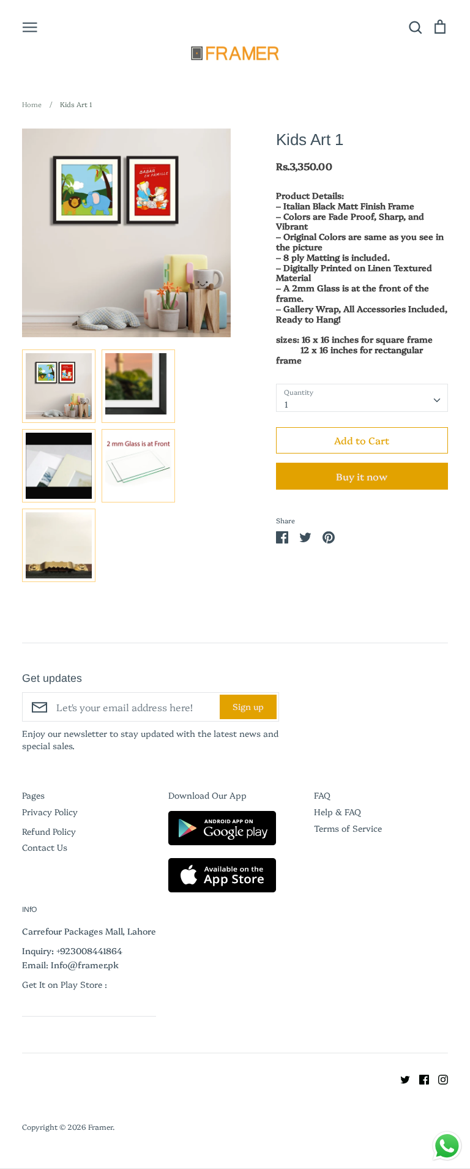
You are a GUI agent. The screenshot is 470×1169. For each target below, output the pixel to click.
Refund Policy (49, 831)
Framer (100, 1126)
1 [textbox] (286, 404)
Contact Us (44, 847)
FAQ (322, 795)
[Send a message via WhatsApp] (447, 1146)
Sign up (248, 706)
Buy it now (361, 476)
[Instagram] (438, 1078)
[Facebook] (419, 1078)
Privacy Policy (50, 811)
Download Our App (207, 795)
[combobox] (362, 398)
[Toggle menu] (30, 26)
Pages (33, 795)
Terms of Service (348, 828)
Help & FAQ (337, 811)
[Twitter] (400, 1078)
